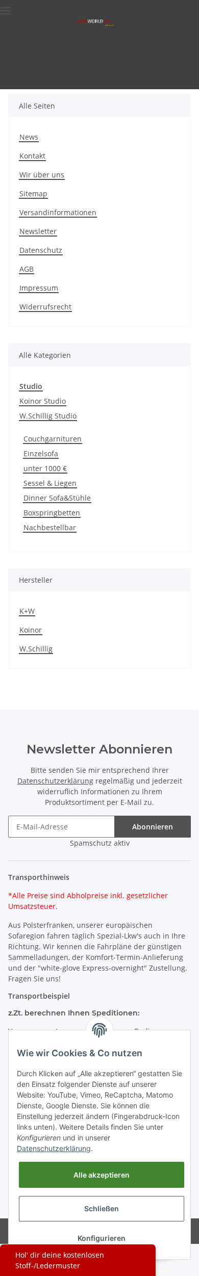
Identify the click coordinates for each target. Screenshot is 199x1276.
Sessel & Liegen (50, 483)
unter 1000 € (45, 468)
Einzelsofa (40, 453)
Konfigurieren (102, 1238)
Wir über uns (41, 174)
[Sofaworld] (95, 22)
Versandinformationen (57, 212)
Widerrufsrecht (45, 306)
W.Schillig (36, 649)
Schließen (101, 1208)
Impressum (38, 288)
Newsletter (38, 231)
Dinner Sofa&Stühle (57, 498)
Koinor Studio (42, 401)
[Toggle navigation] (5, 6)
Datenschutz (40, 250)
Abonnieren (152, 826)
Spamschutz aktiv (100, 843)
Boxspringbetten (51, 512)
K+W (27, 611)
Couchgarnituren (52, 439)
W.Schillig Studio (48, 416)
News (28, 137)
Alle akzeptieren (101, 1174)
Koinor (30, 630)
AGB (26, 269)
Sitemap (33, 193)
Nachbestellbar (49, 527)
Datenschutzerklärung (55, 781)
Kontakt (32, 156)
